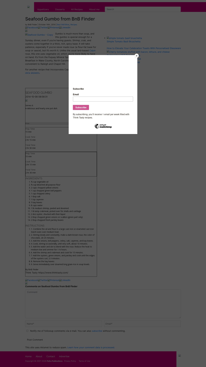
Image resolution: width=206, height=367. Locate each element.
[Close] (137, 56)
